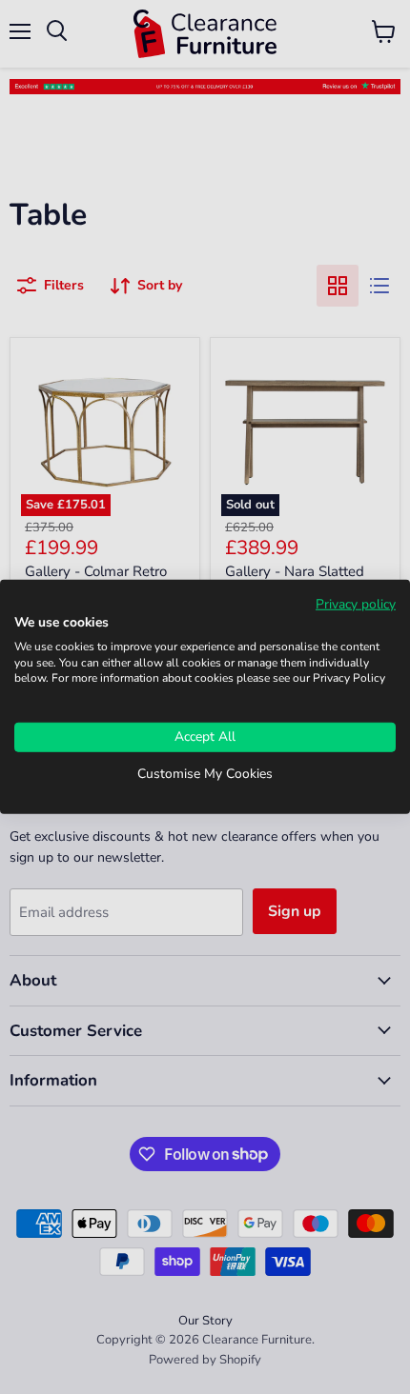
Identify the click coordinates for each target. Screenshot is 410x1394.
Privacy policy (356, 604)
